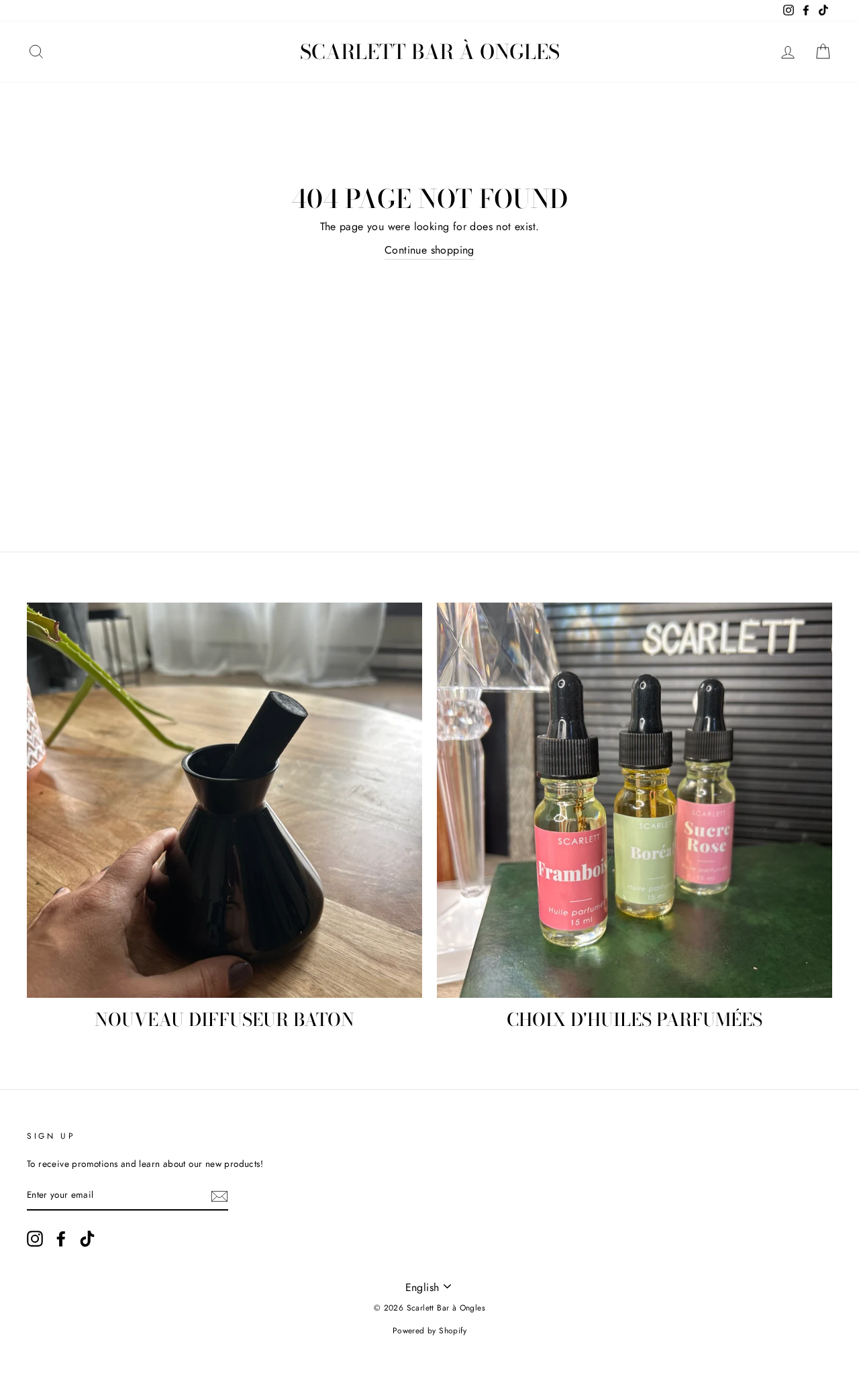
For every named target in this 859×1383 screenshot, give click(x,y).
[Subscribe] (219, 1196)
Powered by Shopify (429, 1331)
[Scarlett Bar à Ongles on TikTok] (87, 1239)
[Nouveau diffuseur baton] (224, 800)
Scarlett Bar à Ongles (430, 52)
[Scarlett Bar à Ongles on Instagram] (35, 1239)
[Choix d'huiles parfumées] (634, 800)
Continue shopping (429, 250)
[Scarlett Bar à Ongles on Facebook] (61, 1239)
